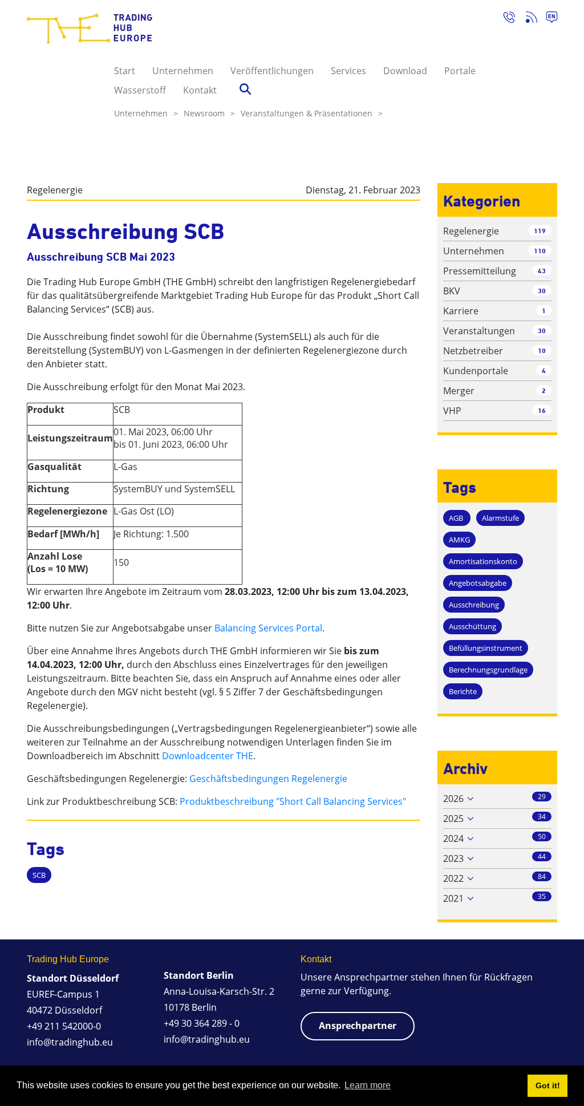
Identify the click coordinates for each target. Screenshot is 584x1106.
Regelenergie (55, 190)
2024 (453, 838)
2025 (453, 818)
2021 (453, 898)
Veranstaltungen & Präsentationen (312, 113)
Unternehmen (182, 70)
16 (542, 410)
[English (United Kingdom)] (547, 19)
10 (542, 350)
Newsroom (209, 113)
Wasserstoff (140, 90)
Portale (460, 70)
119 (540, 230)
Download (405, 70)
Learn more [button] (367, 1085)
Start (124, 70)
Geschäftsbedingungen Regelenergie (268, 778)
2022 (453, 878)
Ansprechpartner (357, 1025)
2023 (453, 858)
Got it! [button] (548, 1085)
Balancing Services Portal (268, 628)
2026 (453, 798)
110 (540, 250)
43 (542, 270)
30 (542, 290)
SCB (39, 875)
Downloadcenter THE (207, 756)
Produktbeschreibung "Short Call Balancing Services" (293, 801)
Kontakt (200, 90)
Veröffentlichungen (272, 70)
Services (348, 70)
